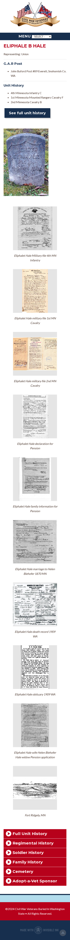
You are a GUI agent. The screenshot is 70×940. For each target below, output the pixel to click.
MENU (24, 36)
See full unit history (27, 113)
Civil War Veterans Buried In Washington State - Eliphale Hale (35, 14)
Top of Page (62, 932)
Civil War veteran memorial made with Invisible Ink (39, 930)
